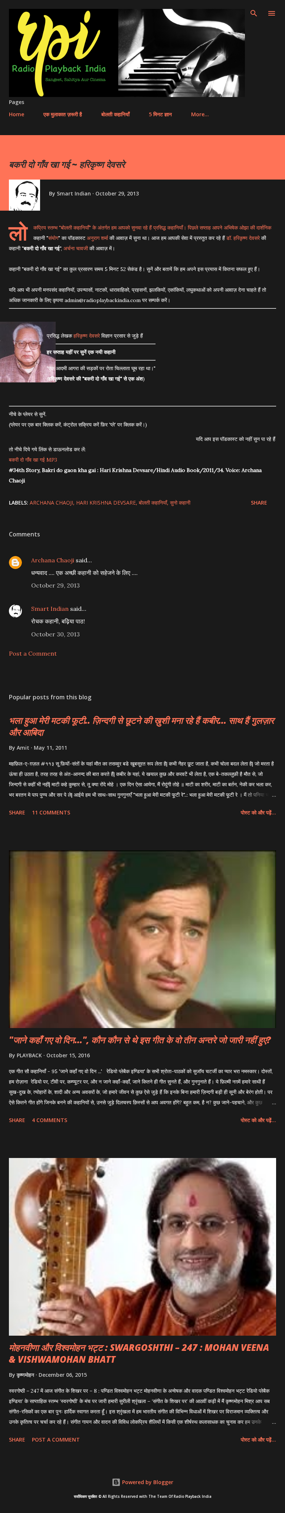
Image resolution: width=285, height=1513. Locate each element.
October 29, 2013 (55, 585)
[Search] (253, 13)
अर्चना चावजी (75, 248)
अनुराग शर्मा (97, 238)
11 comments (51, 812)
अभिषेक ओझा (236, 227)
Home (16, 114)
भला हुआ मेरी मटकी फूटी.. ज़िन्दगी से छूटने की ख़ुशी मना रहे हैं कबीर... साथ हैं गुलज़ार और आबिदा (141, 726)
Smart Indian (50, 608)
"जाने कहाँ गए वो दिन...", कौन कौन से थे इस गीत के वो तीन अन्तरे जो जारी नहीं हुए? (140, 1040)
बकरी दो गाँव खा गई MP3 (33, 459)
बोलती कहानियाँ (115, 114)
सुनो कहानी (180, 502)
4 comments (49, 1120)
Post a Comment (33, 653)
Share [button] (259, 502)
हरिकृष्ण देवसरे (86, 335)
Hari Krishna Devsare (106, 502)
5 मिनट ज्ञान (160, 114)
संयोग (53, 238)
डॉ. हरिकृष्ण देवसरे (243, 238)
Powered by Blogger (147, 1482)
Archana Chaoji (51, 502)
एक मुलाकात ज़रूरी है (62, 114)
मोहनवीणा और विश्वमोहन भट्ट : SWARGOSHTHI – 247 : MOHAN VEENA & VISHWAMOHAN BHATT (139, 1353)
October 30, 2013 (55, 634)
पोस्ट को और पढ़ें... (258, 812)
